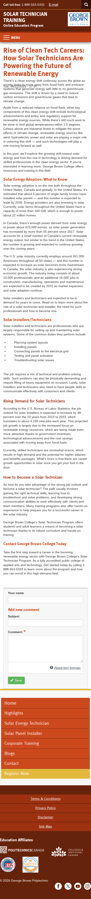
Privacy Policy (45, 808)
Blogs (9, 753)
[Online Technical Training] (79, 17)
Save (18, 680)
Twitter (68, 886)
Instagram (87, 886)
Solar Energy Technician (26, 723)
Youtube (77, 886)
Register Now (17, 773)
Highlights (13, 713)
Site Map (45, 826)
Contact (11, 763)
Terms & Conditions (46, 799)
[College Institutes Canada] (67, 851)
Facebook (58, 886)
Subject (13, 616)
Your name (16, 593)
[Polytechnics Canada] (22, 849)
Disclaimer (45, 817)
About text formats (67, 668)
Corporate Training (21, 743)
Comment (15, 632)
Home (10, 703)
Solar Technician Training (25, 17)
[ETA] (8, 864)
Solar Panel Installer (23, 733)
